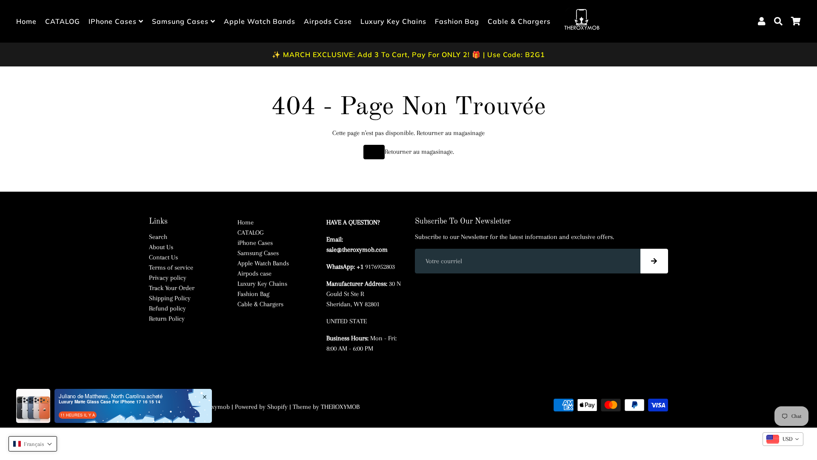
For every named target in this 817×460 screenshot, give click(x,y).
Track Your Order (171, 288)
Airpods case (328, 21)
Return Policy (167, 318)
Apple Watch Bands (259, 21)
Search (158, 237)
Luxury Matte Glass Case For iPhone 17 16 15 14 (109, 401)
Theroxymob (213, 407)
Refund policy (167, 308)
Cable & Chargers (519, 21)
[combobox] (783, 439)
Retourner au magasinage (451, 133)
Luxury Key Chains (393, 21)
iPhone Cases (114, 21)
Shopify (277, 407)
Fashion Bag (457, 21)
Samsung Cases (181, 21)
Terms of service (171, 267)
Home (26, 21)
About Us (161, 247)
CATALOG (62, 21)
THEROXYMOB (340, 407)
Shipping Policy (170, 298)
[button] (33, 444)
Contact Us (163, 257)
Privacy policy (167, 278)
